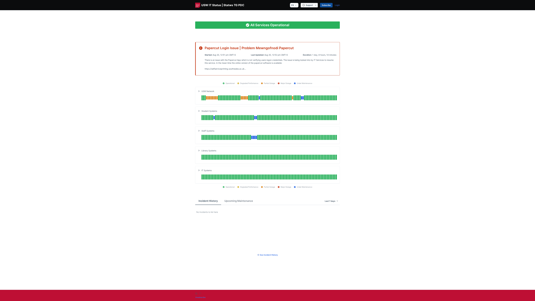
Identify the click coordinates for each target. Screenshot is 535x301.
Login (337, 5)
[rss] (200, 293)
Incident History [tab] (208, 200)
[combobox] (294, 5)
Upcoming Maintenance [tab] (238, 200)
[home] (196, 293)
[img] (269, 98)
